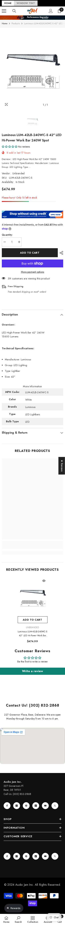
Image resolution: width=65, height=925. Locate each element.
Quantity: (7, 235)
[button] (9, 146)
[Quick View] (44, 580)
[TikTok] (35, 805)
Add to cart (30, 252)
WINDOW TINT (26, 3)
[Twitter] (54, 805)
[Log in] (51, 11)
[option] (32, 68)
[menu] (4, 11)
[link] (32, 547)
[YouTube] (45, 805)
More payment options (32, 272)
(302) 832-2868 (22, 794)
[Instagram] (16, 805)
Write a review (32, 671)
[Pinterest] (26, 805)
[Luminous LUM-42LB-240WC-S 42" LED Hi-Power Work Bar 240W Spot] (32, 596)
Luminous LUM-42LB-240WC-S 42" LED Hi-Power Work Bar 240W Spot (32, 633)
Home (4, 23)
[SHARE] (60, 253)
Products (16, 23)
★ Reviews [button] (62, 466)
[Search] (14, 11)
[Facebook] (7, 805)
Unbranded (18, 173)
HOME (8, 3)
